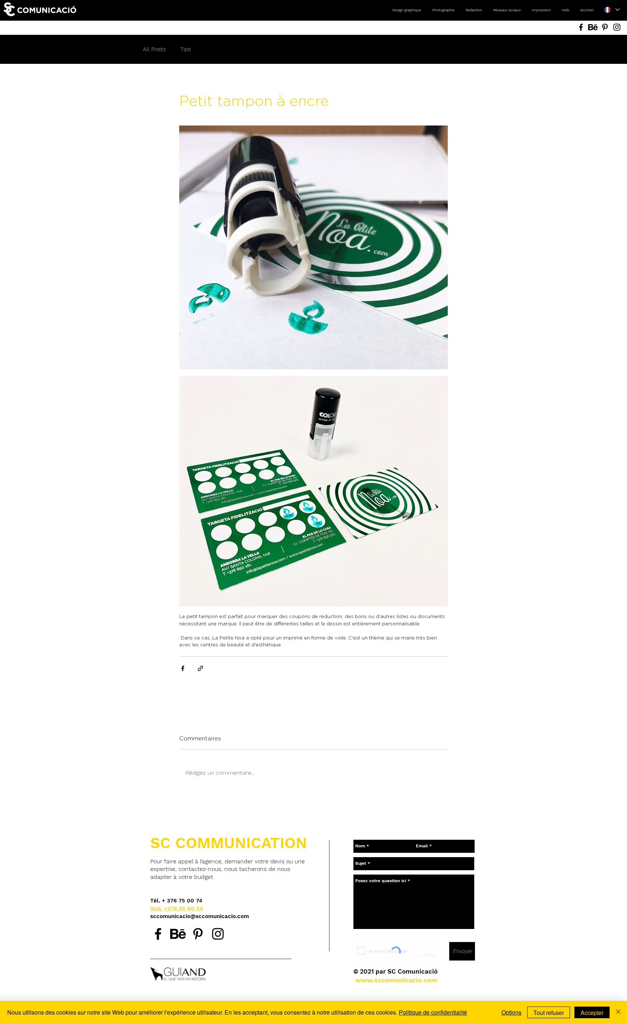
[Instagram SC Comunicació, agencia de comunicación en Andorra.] (218, 934)
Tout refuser (548, 1012)
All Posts (154, 49)
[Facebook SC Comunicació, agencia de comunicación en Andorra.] (158, 934)
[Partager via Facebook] (182, 668)
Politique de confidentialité (433, 1012)
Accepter (592, 1012)
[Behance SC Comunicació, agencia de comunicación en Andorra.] (178, 934)
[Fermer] (618, 1012)
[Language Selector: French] (612, 9)
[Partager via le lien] (200, 668)
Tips (185, 49)
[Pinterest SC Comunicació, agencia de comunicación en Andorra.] (198, 934)
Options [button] (511, 1012)
